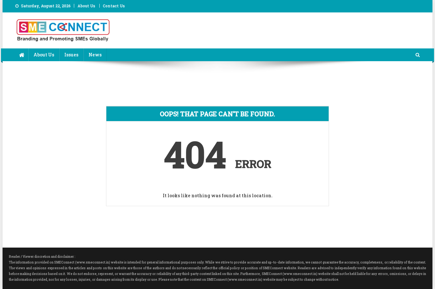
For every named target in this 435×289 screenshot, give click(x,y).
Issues (71, 55)
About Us (86, 5)
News (95, 55)
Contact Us (114, 5)
